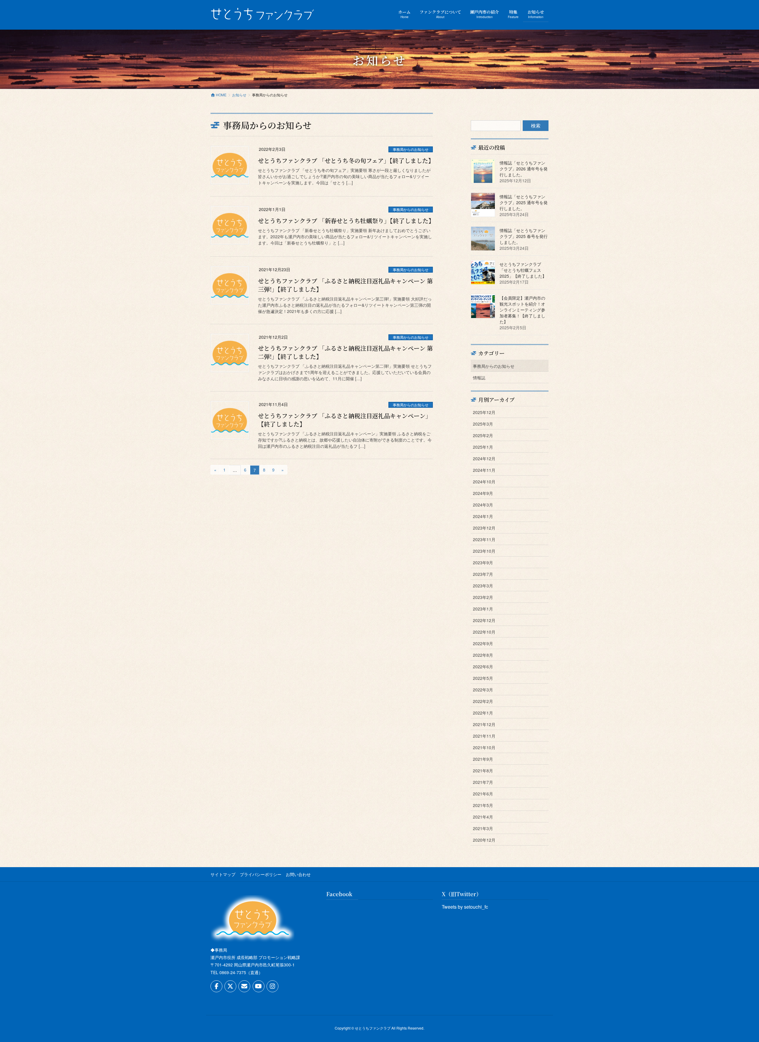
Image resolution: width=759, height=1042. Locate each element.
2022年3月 (483, 690)
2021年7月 (483, 782)
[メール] (244, 986)
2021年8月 (483, 770)
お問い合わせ (298, 874)
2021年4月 (483, 817)
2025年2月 (483, 435)
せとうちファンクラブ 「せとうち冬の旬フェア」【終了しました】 (346, 160)
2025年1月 (483, 447)
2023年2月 (483, 597)
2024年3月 (483, 505)
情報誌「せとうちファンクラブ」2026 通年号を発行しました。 (524, 169)
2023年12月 (484, 528)
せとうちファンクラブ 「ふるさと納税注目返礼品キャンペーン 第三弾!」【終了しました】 (345, 285)
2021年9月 (483, 759)
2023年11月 (484, 539)
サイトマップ (223, 874)
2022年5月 (483, 678)
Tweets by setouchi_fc (465, 906)
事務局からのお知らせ (410, 149)
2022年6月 (483, 666)
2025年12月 (484, 412)
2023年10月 (484, 551)
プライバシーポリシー (260, 874)
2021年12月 (484, 724)
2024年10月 (484, 482)
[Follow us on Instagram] (272, 986)
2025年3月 (483, 424)
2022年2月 (483, 701)
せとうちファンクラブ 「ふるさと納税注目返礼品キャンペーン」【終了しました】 (344, 419)
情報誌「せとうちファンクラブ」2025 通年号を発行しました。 (524, 202)
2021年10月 (484, 747)
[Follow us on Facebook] (216, 986)
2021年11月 (484, 736)
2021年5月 (483, 805)
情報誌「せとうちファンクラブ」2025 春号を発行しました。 (524, 236)
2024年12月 (484, 458)
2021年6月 (483, 794)
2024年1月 (483, 516)
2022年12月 (484, 620)
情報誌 (479, 378)
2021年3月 (483, 828)
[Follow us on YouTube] (258, 986)
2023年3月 (483, 586)
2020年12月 (484, 840)
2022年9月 (483, 643)
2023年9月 (483, 562)
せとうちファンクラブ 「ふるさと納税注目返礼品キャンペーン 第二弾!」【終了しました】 (345, 352)
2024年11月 (484, 470)
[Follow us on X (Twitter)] (230, 986)
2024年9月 (483, 493)
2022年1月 (483, 713)
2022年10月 (484, 632)
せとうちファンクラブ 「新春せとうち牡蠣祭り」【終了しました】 (346, 220)
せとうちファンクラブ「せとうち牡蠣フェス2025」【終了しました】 (523, 270)
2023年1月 (483, 609)
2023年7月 (483, 574)
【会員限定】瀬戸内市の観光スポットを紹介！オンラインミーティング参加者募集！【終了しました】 (522, 310)
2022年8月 (483, 655)
